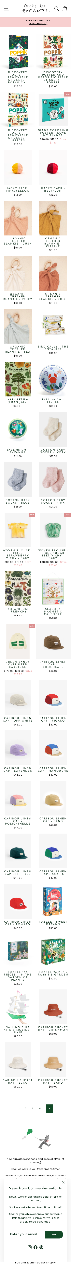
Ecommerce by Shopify (41, 1262)
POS (17, 1262)
